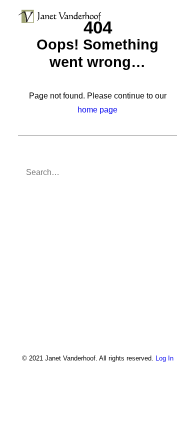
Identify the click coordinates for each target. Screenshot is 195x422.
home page (98, 110)
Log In (165, 358)
